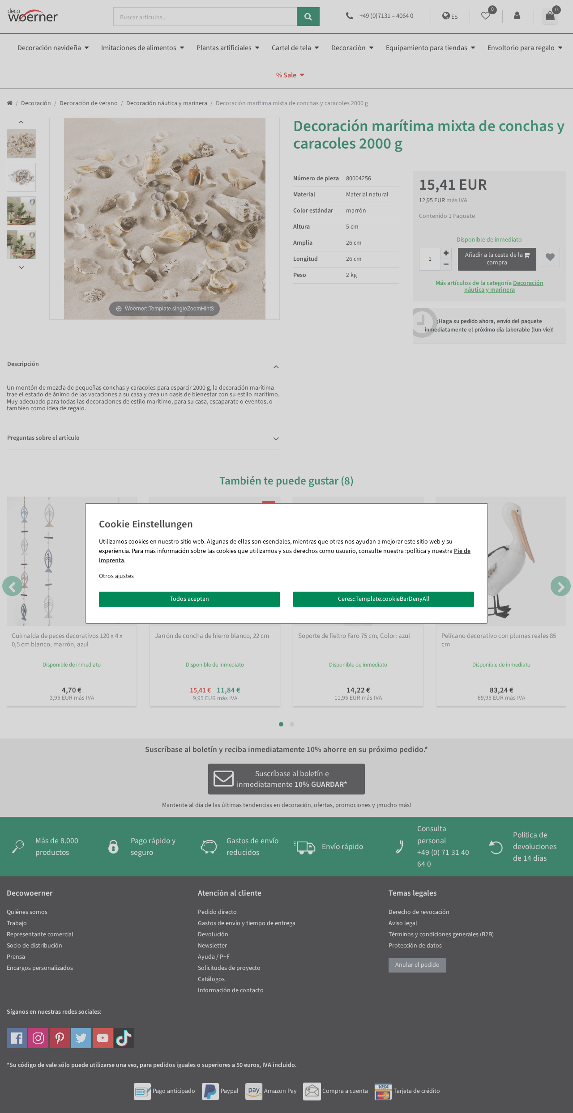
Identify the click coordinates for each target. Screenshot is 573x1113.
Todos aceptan (189, 599)
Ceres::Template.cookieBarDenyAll (384, 599)
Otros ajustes (116, 576)
